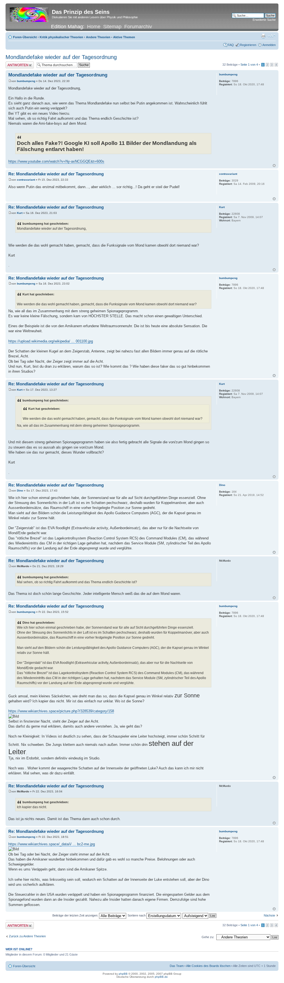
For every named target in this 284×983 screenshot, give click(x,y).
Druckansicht (263, 36)
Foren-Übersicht (25, 37)
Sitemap (112, 26)
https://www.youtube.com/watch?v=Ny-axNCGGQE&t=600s (56, 161)
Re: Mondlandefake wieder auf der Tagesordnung (56, 173)
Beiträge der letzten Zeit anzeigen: (75, 915)
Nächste (269, 915)
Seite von (249, 64)
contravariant (26, 179)
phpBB (123, 973)
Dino (20, 490)
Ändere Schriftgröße (272, 36)
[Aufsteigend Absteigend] (199, 915)
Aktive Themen (124, 37)
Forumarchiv (138, 26)
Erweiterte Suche (264, 19)
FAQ (231, 45)
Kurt (19, 212)
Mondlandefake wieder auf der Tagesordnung (61, 57)
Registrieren (248, 45)
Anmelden (269, 45)
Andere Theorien (98, 37)
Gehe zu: (208, 937)
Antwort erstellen (17, 63)
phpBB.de (161, 976)
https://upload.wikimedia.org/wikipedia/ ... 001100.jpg (50, 341)
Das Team (177, 965)
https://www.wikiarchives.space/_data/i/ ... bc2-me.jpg (51, 844)
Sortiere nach (137, 915)
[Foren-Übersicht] (29, 13)
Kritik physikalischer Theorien (61, 37)
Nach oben (274, 165)
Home (93, 26)
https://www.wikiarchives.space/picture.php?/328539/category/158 (61, 711)
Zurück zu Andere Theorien (27, 936)
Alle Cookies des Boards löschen (208, 965)
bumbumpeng (26, 81)
